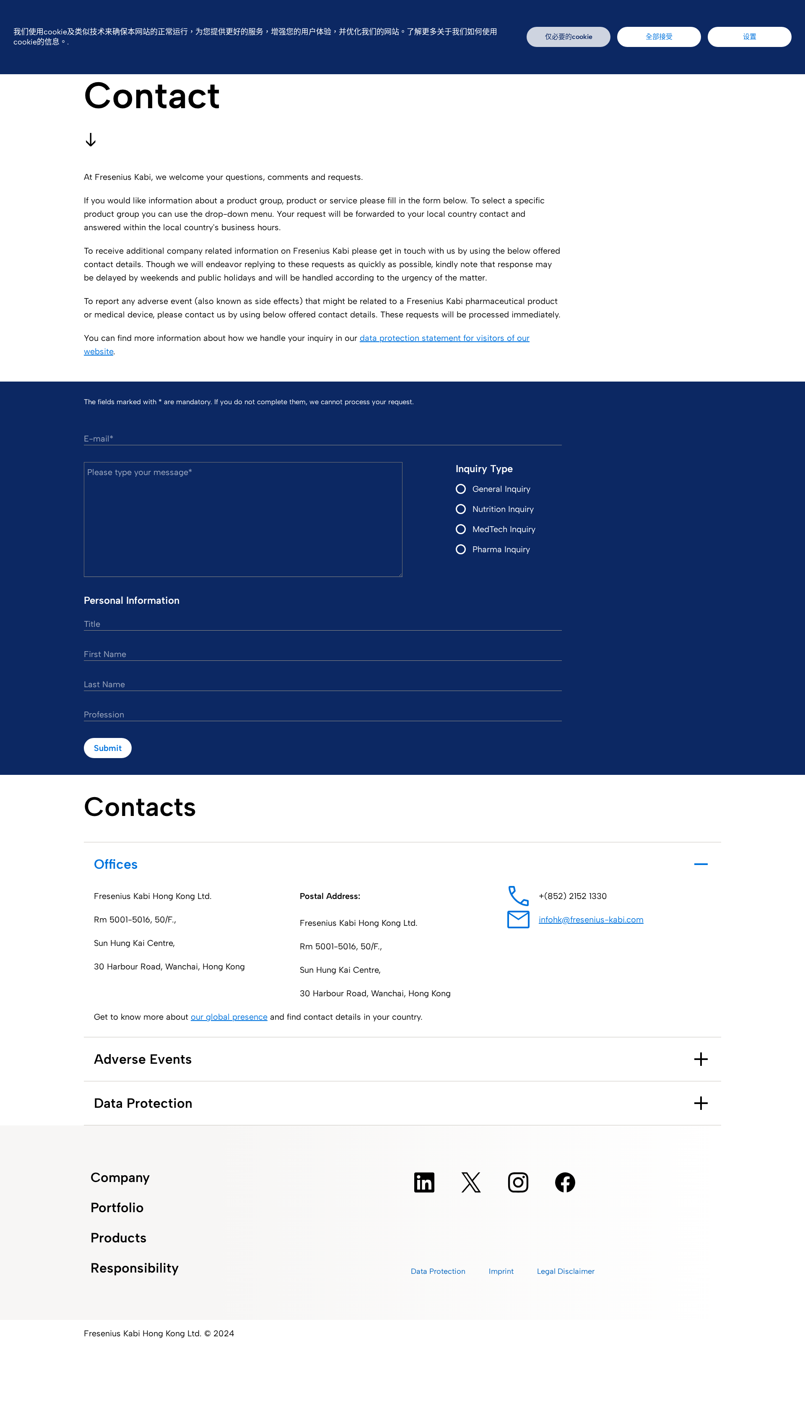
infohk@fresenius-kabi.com (591, 919)
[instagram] (518, 1182)
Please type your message (137, 472)
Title (92, 624)
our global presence (229, 1017)
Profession (104, 714)
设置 (749, 37)
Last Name (104, 684)
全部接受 (659, 37)
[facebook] (565, 1182)
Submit (108, 748)
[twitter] (471, 1182)
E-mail (96, 439)
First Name (105, 654)
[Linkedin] (424, 1182)
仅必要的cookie (568, 37)
